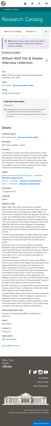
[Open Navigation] (46, 3)
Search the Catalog (12, 31)
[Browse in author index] (23, 85)
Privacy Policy (42, 382)
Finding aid (8, 105)
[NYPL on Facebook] (30, 372)
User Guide (24, 41)
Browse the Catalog (35, 31)
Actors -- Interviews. (10, 184)
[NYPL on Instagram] (40, 372)
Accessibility (43, 378)
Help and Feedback (41, 423)
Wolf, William (6, 85)
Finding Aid (6, 331)
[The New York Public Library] (3, 3)
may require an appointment (29, 114)
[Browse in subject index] (12, 178)
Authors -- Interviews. (10, 181)
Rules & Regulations (40, 386)
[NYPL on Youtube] (46, 372)
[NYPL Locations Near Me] (32, 3)
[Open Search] (39, 3)
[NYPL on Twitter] (35, 372)
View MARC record (10, 345)
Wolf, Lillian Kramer (9, 137)
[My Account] (25, 3)
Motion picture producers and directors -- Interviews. (22, 175)
